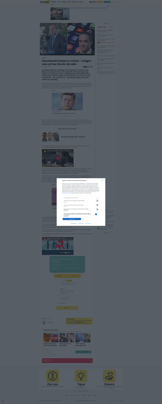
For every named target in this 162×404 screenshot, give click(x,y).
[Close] (103, 180)
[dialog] (81, 202)
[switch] (96, 200)
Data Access (81, 223)
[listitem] (81, 198)
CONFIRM (72, 218)
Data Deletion (74, 223)
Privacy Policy (88, 223)
